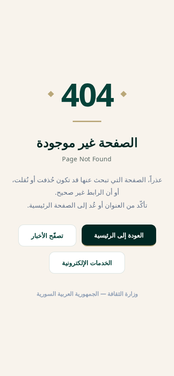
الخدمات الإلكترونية (87, 262)
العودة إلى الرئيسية (119, 235)
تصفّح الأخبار (47, 235)
